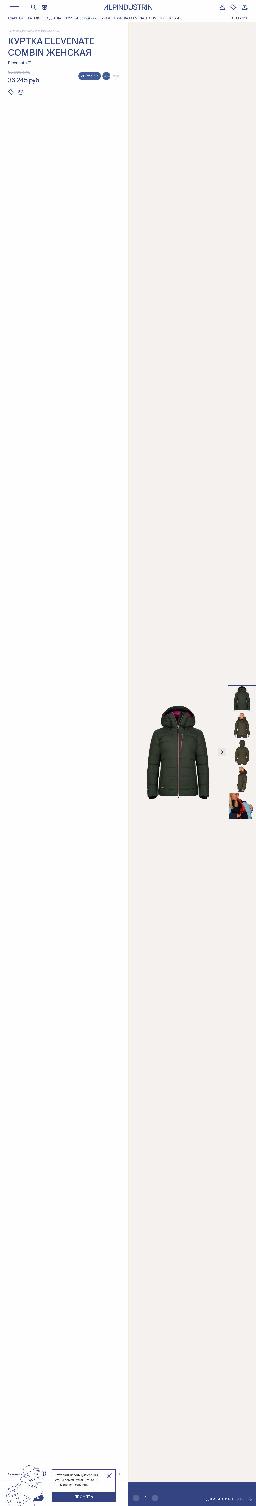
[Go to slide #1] (242, 698)
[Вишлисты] (233, 7)
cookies (92, 1475)
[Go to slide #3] (242, 752)
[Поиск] (33, 7)
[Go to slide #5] (242, 806)
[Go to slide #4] (242, 779)
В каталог (239, 18)
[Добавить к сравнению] (21, 92)
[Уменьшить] (136, 1498)
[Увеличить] (155, 1498)
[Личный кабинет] (222, 7)
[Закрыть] (109, 1475)
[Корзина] (245, 7)
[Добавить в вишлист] (11, 92)
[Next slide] (222, 752)
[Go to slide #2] (242, 725)
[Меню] (14, 7)
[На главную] (128, 7)
